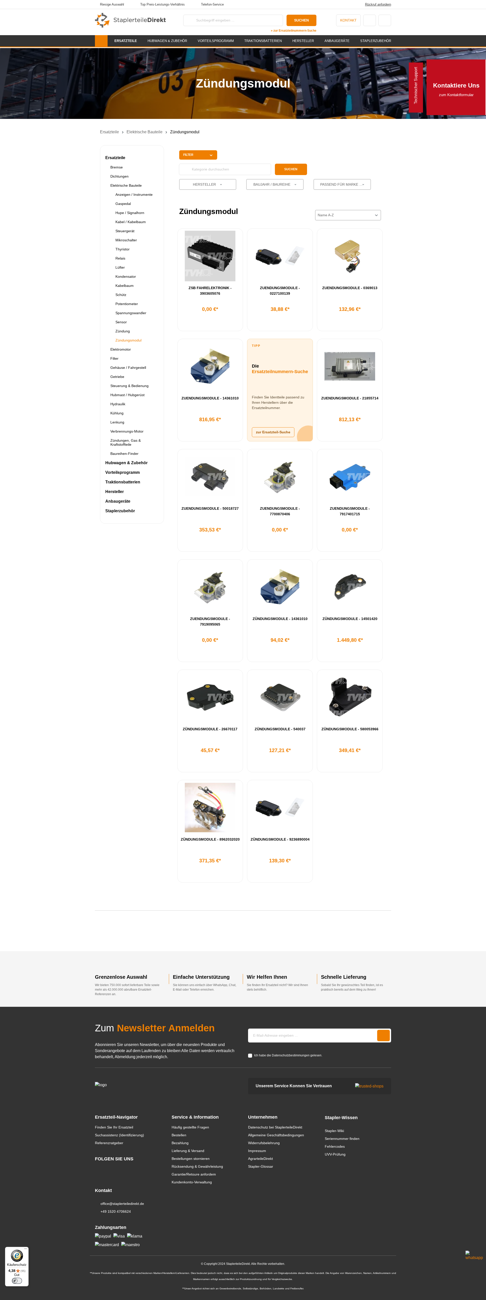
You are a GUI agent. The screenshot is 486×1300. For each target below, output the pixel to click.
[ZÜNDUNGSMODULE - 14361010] (280, 587)
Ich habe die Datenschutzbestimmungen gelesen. (288, 1055)
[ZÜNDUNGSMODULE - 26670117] (210, 697)
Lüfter (120, 267)
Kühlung (117, 413)
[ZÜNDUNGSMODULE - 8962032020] (210, 807)
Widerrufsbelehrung (264, 1143)
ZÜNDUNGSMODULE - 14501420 (349, 619)
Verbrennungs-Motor (127, 431)
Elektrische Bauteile (126, 185)
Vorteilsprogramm (122, 472)
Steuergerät (124, 231)
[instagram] (97, 1168)
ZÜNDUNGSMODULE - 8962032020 (210, 839)
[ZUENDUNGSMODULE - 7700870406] (280, 476)
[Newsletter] (383, 1035)
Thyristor (122, 249)
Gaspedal (123, 204)
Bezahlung (180, 1143)
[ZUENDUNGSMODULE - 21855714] (349, 366)
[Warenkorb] (384, 20)
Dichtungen (119, 176)
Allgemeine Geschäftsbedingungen (276, 1135)
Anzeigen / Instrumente (134, 195)
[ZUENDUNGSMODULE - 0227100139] (280, 256)
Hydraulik (117, 404)
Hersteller (114, 491)
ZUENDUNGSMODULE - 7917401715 (350, 511)
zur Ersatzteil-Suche (273, 432)
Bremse (116, 167)
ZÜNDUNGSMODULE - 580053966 (349, 729)
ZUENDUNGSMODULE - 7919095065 (210, 621)
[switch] (17, 1281)
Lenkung (117, 422)
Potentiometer (126, 304)
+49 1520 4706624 (115, 1211)
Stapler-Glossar (260, 1166)
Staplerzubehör (120, 511)
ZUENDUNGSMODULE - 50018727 (210, 508)
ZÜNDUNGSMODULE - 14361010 (280, 619)
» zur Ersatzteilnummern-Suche (293, 30)
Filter (114, 358)
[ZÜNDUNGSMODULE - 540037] (280, 697)
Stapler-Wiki (334, 1131)
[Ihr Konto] (369, 20)
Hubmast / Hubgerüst (127, 395)
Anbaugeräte (117, 501)
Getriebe (117, 377)
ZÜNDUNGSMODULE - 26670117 (210, 729)
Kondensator (125, 276)
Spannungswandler (130, 313)
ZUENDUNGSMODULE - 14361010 (210, 398)
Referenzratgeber (109, 1143)
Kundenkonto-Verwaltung (192, 1182)
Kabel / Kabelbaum (130, 222)
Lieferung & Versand (188, 1151)
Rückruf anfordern (378, 4)
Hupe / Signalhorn (129, 213)
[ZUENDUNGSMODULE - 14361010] (210, 366)
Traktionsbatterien (122, 482)
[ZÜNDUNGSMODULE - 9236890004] (280, 807)
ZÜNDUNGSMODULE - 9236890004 (280, 839)
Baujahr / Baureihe (272, 184)
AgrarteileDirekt (260, 1159)
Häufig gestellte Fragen (190, 1127)
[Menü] (26, 1250)
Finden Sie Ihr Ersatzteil (114, 1127)
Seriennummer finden (342, 1139)
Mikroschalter (126, 240)
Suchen (301, 20)
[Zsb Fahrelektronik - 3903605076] (210, 256)
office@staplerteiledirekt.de (122, 1204)
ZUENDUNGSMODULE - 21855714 (349, 398)
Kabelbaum (124, 286)
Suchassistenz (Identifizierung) (119, 1135)
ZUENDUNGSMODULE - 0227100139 (280, 290)
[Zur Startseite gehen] (130, 20)
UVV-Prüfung (335, 1154)
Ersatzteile (115, 158)
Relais (120, 258)
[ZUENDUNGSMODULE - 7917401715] (349, 476)
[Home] (101, 41)
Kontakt (348, 20)
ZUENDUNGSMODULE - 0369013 (349, 288)
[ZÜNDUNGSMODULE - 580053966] (349, 697)
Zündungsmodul (128, 340)
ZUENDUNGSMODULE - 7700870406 (280, 511)
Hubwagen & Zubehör (126, 463)
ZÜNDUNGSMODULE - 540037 (280, 729)
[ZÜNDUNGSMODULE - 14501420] (349, 587)
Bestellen (179, 1135)
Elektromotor (120, 349)
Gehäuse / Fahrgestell (128, 368)
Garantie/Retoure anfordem (194, 1174)
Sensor (121, 322)
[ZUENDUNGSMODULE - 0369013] (349, 256)
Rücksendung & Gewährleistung (197, 1166)
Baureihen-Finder (124, 454)
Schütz (120, 295)
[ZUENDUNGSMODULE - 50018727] (210, 476)
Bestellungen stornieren (191, 1159)
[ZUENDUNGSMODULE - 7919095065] (210, 587)
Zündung (122, 331)
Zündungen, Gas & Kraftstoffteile (125, 442)
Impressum (257, 1151)
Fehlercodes (335, 1146)
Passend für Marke (339, 184)
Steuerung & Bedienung (129, 386)
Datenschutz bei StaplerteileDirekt (275, 1127)
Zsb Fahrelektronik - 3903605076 (210, 290)
